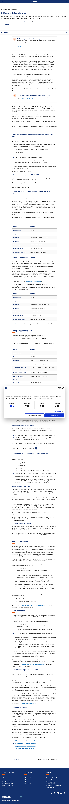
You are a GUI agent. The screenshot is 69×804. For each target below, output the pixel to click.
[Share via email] (8, 24)
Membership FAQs (7, 784)
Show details (58, 411)
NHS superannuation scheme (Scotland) (25, 743)
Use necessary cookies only (34, 415)
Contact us (5, 780)
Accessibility (50, 787)
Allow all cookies (54, 415)
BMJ (25, 780)
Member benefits (7, 782)
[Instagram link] (55, 793)
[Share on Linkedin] (6, 24)
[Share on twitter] (2, 24)
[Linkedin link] (58, 793)
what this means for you (27, 98)
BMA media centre (30, 778)
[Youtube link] (61, 793)
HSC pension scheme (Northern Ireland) (25, 746)
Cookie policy (50, 784)
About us (5, 778)
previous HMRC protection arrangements (33, 605)
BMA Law (27, 782)
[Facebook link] (64, 793)
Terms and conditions (52, 778)
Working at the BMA (8, 786)
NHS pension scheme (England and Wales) (26, 741)
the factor (15, 324)
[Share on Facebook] (4, 24)
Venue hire (27, 784)
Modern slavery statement (54, 786)
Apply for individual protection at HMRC (25, 748)
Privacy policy (50, 782)
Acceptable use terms (52, 780)
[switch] (27, 406)
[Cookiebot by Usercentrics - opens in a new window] (58, 388)
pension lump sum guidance (33, 281)
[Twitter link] (51, 793)
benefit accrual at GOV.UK (28, 703)
